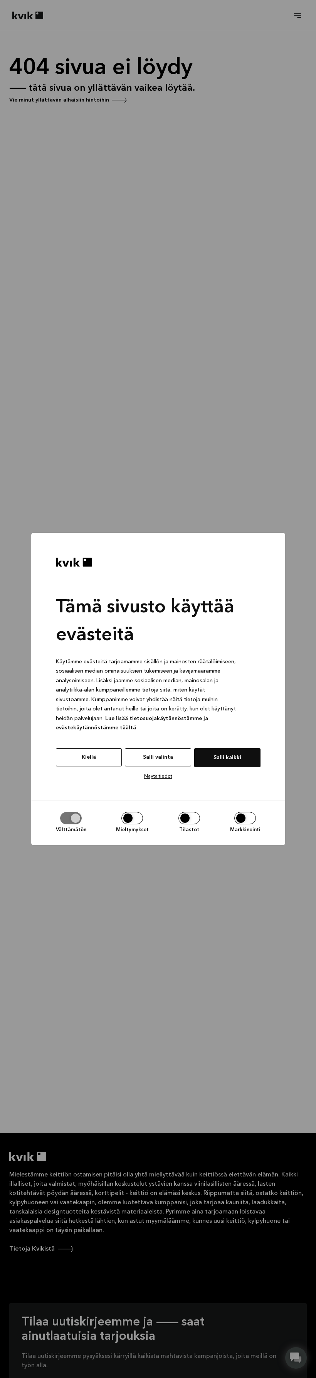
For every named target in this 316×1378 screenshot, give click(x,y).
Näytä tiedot (158, 776)
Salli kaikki (227, 757)
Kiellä (89, 757)
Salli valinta (158, 757)
